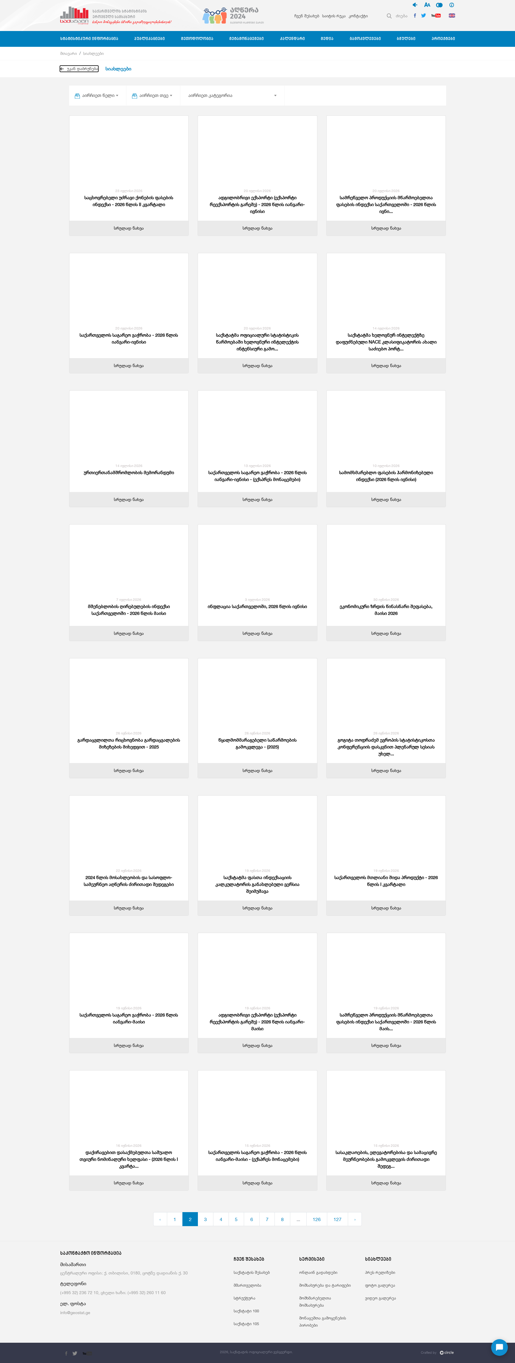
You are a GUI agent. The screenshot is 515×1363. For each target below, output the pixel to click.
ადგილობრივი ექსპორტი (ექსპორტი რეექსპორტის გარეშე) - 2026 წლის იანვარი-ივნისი (257, 204)
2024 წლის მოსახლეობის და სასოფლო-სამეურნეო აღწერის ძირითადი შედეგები (129, 881)
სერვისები (312, 1260)
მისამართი (73, 1264)
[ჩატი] (499, 1347)
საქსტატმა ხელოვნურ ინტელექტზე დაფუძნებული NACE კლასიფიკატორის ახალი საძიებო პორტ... (386, 342)
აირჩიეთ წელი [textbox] (98, 95)
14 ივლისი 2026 (386, 328)
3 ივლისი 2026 (257, 599)
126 (317, 1219)
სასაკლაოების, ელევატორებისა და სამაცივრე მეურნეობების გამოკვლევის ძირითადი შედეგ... (386, 1159)
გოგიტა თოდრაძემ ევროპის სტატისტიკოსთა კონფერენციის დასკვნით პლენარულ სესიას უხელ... (386, 746)
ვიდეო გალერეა (380, 1298)
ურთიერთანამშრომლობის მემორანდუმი (129, 472)
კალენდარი (292, 38)
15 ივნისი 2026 (257, 1145)
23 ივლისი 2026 (128, 190)
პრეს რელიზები (380, 1272)
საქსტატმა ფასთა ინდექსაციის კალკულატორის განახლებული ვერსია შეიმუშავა (257, 884)
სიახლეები (93, 53)
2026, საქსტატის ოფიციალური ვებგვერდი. (256, 1352)
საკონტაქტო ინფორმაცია (91, 1254)
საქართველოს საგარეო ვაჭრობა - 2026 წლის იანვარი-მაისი (129, 1018)
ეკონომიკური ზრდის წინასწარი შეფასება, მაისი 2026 (386, 610)
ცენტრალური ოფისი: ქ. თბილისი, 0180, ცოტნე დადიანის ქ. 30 (124, 1272)
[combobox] (100, 95)
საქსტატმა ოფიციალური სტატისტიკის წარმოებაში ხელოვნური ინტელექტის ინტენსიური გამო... (257, 342)
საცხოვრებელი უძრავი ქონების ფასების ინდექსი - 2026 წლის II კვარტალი (128, 201)
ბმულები (406, 38)
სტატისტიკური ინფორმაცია (89, 38)
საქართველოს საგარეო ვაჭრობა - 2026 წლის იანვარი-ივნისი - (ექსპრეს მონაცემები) (257, 476)
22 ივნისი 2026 (129, 870)
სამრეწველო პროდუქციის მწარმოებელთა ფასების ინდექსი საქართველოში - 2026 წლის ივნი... (386, 204)
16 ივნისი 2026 (129, 1145)
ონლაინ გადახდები (318, 1272)
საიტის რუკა (334, 15)
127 (337, 1219)
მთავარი (68, 53)
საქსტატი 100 (246, 1310)
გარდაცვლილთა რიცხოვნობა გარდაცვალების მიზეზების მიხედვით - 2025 (128, 743)
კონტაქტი (358, 15)
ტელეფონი (73, 1283)
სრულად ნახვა (129, 227)
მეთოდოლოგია (197, 38)
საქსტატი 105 (246, 1323)
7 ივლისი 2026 (128, 599)
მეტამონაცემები (246, 38)
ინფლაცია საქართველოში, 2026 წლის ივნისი (257, 606)
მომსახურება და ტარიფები (325, 1285)
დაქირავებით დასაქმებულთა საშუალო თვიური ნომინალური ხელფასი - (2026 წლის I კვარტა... (129, 1159)
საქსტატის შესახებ (252, 1272)
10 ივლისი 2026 (386, 465)
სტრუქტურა (244, 1298)
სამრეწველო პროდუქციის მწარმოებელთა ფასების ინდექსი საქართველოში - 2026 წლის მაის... (386, 1021)
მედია (327, 38)
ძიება (401, 15)
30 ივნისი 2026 (386, 599)
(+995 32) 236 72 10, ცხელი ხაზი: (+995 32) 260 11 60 (113, 1292)
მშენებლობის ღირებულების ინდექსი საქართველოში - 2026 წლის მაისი (129, 610)
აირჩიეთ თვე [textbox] (153, 95)
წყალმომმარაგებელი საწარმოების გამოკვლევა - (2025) (257, 743)
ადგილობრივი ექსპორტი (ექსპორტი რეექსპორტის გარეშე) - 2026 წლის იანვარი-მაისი (257, 1021)
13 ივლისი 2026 (257, 465)
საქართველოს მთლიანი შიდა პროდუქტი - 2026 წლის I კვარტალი (386, 881)
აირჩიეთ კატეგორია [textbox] (210, 95)
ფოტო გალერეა (380, 1285)
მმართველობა (247, 1285)
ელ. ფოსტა (73, 1303)
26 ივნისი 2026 (129, 733)
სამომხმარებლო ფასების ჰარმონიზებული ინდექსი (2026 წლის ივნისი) (386, 476)
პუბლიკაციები (149, 38)
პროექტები (443, 38)
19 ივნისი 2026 (257, 870)
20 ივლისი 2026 (257, 190)
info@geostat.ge (75, 1312)
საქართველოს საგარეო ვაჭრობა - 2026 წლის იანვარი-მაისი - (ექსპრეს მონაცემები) (257, 1156)
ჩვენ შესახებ (306, 15)
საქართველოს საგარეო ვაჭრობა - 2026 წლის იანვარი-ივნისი (129, 338)
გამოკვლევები (365, 38)
